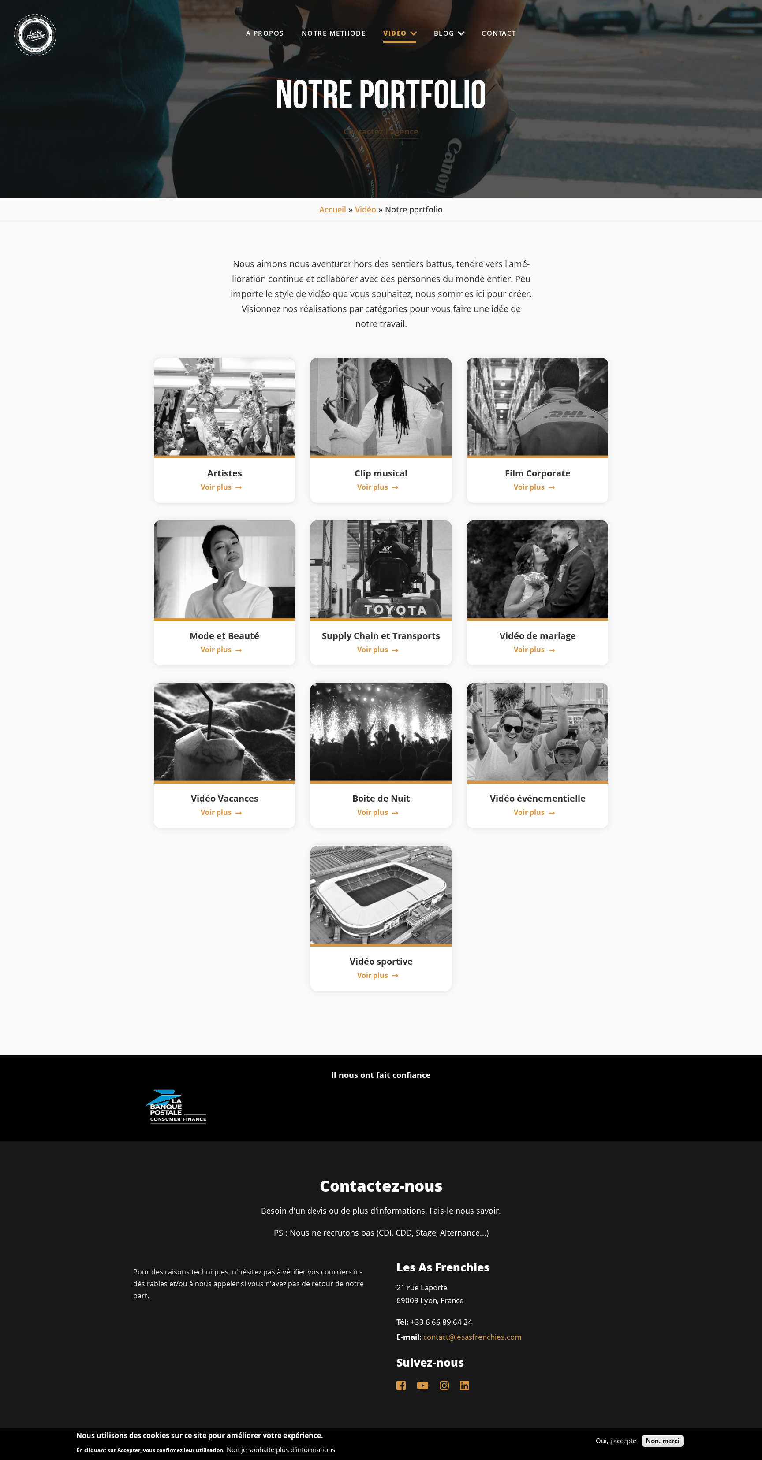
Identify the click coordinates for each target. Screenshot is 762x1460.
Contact (499, 33)
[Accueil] (35, 50)
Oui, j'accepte (616, 1441)
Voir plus (217, 487)
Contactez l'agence (381, 131)
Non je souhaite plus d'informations (281, 1450)
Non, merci (663, 1441)
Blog (445, 33)
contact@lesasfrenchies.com (472, 1337)
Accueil (332, 209)
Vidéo (396, 33)
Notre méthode (334, 33)
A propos (265, 33)
